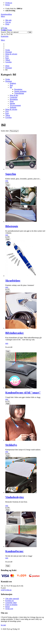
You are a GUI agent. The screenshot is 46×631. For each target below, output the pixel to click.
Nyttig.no (8, 3)
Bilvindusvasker (14, 332)
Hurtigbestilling (6, 14)
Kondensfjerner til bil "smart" (23, 392)
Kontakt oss (9, 601)
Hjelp (7, 24)
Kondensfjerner (14, 551)
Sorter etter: (5, 131)
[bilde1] (21, 169)
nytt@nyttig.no (6, 590)
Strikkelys (11, 444)
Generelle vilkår (11, 603)
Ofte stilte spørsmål (12, 599)
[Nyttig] (4, 28)
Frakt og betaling (11, 605)
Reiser (7, 5)
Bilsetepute (11, 226)
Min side (8, 20)
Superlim (10, 174)
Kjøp (7, 185)
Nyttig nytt (9, 609)
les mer (3, 625)
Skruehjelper (12, 280)
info (6, 181)
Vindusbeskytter (14, 497)
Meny (3, 16)
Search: (3, 32)
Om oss (8, 22)
